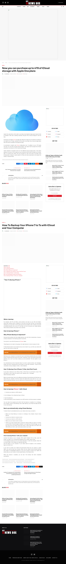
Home (24, 6)
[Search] (63, 6)
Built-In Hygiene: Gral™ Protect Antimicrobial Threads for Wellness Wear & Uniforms (58, 172)
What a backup (19, 462)
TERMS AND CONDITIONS (17, 557)
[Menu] (2, 6)
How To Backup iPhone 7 (29, 459)
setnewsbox (7, 73)
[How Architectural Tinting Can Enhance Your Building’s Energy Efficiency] (8, 205)
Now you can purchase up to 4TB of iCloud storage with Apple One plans (15, 159)
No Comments (20, 73)
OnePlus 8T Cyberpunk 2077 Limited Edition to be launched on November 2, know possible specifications (12, 473)
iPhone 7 (16, 389)
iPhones (21, 341)
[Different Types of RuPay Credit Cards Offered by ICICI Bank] (8, 189)
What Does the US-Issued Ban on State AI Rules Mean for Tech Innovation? (58, 178)
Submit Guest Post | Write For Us (30, 557)
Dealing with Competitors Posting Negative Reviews (22, 195)
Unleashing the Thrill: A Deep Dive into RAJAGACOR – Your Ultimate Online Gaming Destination (36, 196)
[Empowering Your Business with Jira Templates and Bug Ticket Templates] (22, 205)
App (28, 6)
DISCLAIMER (48, 557)
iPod (15, 462)
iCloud (14, 139)
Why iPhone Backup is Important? (29, 462)
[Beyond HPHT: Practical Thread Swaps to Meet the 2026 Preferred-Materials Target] (48, 167)
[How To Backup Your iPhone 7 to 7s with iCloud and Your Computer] (33, 248)
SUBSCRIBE (60, 2)
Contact (19, 6)
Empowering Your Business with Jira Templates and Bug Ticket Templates (22, 211)
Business (32, 6)
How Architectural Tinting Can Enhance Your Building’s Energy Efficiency (8, 211)
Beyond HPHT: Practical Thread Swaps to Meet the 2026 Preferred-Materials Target (58, 166)
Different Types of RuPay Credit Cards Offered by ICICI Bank (7, 195)
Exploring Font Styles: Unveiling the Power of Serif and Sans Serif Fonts (36, 211)
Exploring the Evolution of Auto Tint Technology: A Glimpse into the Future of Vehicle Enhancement (36, 544)
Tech (43, 6)
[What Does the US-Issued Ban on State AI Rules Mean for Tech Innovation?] (48, 178)
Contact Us (54, 557)
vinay (47, 158)
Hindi (48, 6)
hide (9, 265)
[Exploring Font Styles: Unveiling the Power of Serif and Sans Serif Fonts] (36, 205)
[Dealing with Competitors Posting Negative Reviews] (22, 189)
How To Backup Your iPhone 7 (8, 462)
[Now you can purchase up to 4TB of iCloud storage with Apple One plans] (33, 91)
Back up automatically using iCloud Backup (16, 459)
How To (3, 222)
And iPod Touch (5, 459)
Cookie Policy (42, 557)
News (38, 6)
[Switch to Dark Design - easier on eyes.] (61, 6)
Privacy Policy (55, 199)
